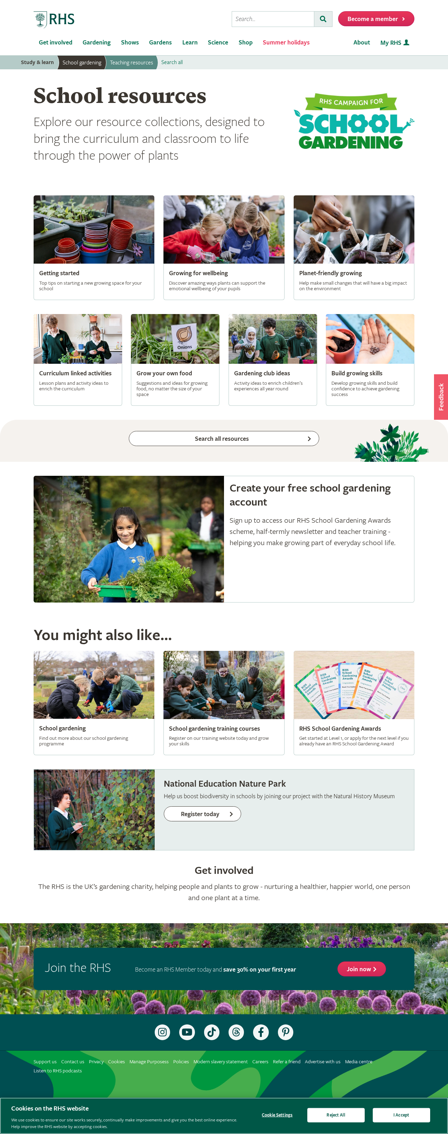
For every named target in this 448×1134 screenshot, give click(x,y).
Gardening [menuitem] (97, 42)
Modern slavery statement (221, 1062)
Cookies (116, 1062)
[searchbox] (273, 19)
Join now (359, 969)
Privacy (96, 1062)
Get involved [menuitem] (55, 42)
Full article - (94, 247)
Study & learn (37, 62)
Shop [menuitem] (246, 42)
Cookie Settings (277, 1115)
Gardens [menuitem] (160, 42)
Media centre (358, 1062)
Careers (260, 1062)
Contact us (72, 1062)
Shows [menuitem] (130, 42)
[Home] (54, 20)
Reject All (336, 1115)
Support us (45, 1062)
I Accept (401, 1115)
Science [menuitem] (218, 42)
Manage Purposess (149, 1062)
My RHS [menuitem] (390, 43)
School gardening (82, 63)
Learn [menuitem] (190, 42)
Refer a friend (287, 1062)
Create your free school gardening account (224, 539)
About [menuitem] (362, 42)
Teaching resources (131, 63)
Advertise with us (323, 1062)
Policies (181, 1062)
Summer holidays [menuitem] (286, 42)
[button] (441, 397)
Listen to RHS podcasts (58, 1071)
